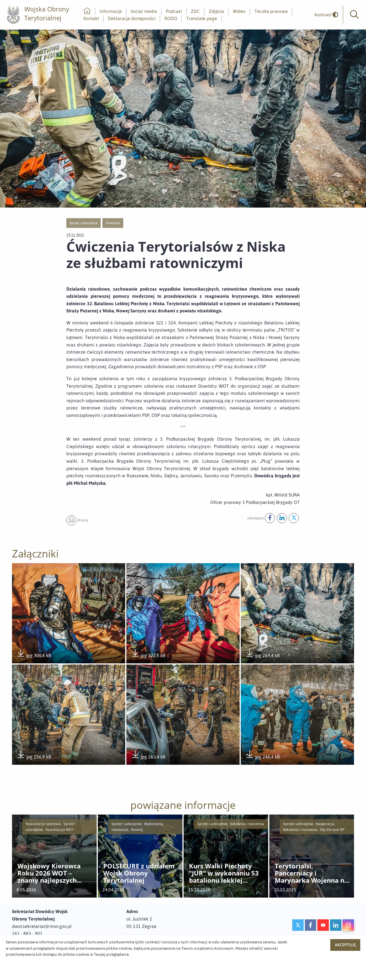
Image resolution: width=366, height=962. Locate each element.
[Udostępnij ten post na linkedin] (282, 518)
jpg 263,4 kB (148, 757)
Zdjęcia (216, 11)
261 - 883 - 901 (27, 933)
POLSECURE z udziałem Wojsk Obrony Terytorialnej (139, 873)
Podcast (174, 11)
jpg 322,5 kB (148, 656)
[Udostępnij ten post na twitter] (294, 518)
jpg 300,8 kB (34, 656)
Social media (144, 11)
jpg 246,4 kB (262, 757)
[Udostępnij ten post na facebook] (270, 518)
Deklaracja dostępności (132, 18)
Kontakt (91, 18)
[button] (354, 14)
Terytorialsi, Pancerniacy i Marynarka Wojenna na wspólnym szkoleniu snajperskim (311, 873)
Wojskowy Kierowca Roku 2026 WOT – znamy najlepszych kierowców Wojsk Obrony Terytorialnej (50, 873)
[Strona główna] (87, 11)
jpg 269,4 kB (262, 656)
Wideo (239, 11)
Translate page (201, 18)
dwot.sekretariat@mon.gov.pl (42, 926)
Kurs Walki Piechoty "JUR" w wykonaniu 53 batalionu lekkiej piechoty (224, 873)
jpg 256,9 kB (34, 757)
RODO (170, 18)
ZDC (195, 11)
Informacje (111, 11)
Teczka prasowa (271, 11)
